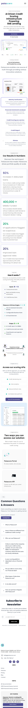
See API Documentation (14, 399)
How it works (15, 37)
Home (2, 668)
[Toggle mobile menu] (25, 3)
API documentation (6, 684)
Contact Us (6, 518)
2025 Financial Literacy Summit (9, 686)
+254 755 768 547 (9, 658)
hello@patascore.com (10, 655)
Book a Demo (13, 704)
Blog (2, 675)
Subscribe (14, 621)
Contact (3, 677)
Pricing (3, 673)
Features (3, 670)
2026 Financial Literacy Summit (9, 688)
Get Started (14, 34)
